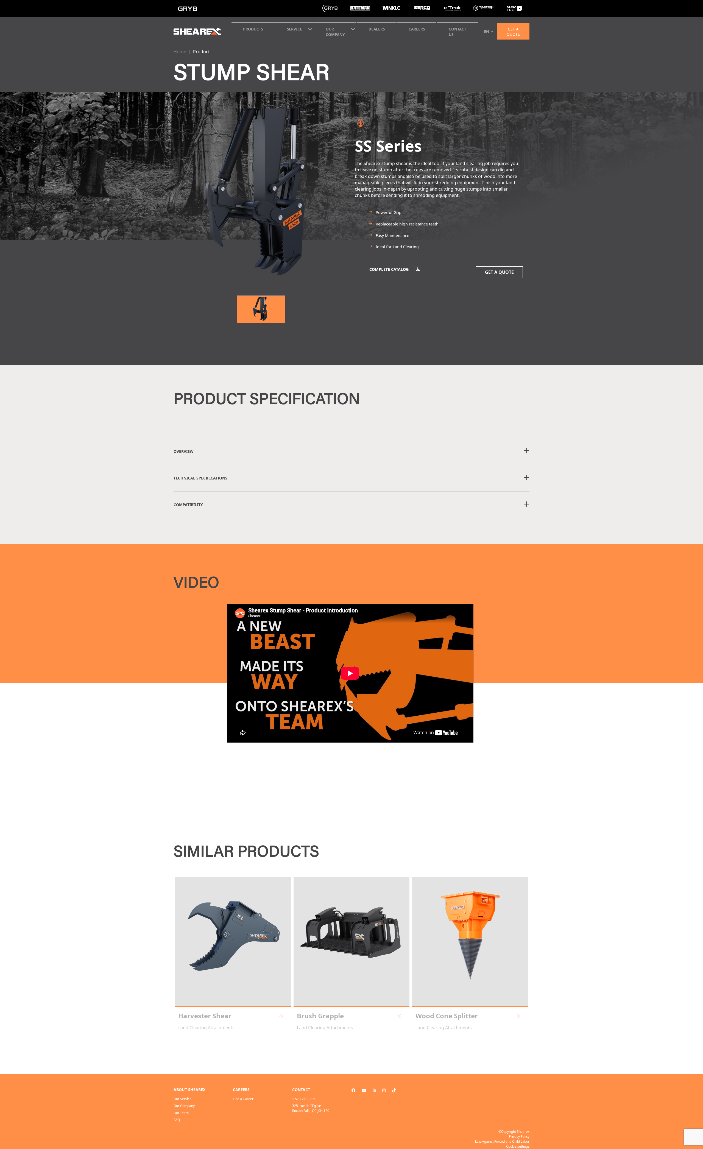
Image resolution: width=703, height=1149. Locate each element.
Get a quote (513, 31)
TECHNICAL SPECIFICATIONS (200, 478)
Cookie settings (517, 1146)
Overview (184, 451)
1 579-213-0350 (304, 1099)
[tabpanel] (233, 953)
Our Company (335, 31)
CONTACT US (457, 31)
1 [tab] (351, 1045)
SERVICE (294, 29)
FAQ (177, 1119)
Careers (417, 29)
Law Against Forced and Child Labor (502, 1141)
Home (180, 52)
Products (253, 29)
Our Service (182, 1099)
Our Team (181, 1113)
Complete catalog (389, 269)
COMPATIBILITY (188, 504)
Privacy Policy (519, 1136)
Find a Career (243, 1099)
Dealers (377, 29)
